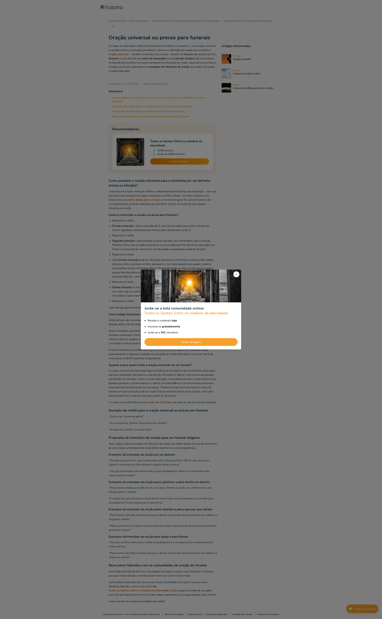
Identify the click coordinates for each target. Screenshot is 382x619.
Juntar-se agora (191, 342)
